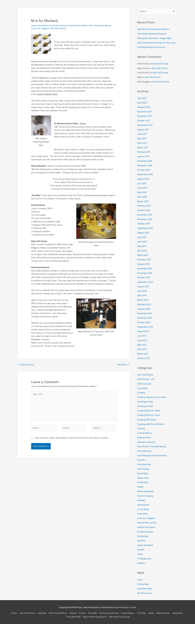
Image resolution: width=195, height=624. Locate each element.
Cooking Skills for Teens (148, 415)
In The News (143, 509)
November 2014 (144, 273)
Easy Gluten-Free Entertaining (151, 446)
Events (82, 613)
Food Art (141, 460)
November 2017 (144, 116)
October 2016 (143, 170)
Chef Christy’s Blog (58, 613)
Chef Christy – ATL (146, 379)
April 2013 (142, 349)
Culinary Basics (144, 433)
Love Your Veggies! (40, 28)
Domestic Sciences (59, 25)
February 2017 (144, 152)
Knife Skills (142, 514)
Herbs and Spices (102, 25)
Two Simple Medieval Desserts (151, 33)
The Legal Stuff (73, 616)
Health (140, 487)
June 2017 (142, 134)
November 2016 (144, 165)
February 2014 (144, 304)
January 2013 (143, 358)
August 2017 (143, 129)
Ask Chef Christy (160, 63)
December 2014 (144, 268)
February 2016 (144, 205)
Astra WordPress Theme (124, 607)
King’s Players (127, 613)
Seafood (141, 540)
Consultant (142, 388)
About (151, 613)
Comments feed (144, 588)
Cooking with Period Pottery (150, 424)
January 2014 (143, 309)
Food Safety (142, 473)
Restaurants (143, 536)
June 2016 (142, 188)
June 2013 (142, 340)
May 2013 (141, 345)
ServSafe (92, 613)
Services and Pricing (109, 613)
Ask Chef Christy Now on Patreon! (153, 29)
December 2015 (144, 214)
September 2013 (145, 327)
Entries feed (143, 584)
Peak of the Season (146, 527)
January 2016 (143, 210)
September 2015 (145, 228)
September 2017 (145, 125)
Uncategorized (144, 558)
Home (14, 613)
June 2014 (142, 291)
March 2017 (142, 147)
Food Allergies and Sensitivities (152, 455)
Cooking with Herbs (146, 419)
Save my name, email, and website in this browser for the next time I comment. (72, 438)
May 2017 (141, 138)
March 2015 (142, 255)
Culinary (141, 428)
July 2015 (141, 237)
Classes (73, 613)
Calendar (42, 613)
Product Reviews (145, 531)
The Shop (141, 613)
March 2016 (142, 201)
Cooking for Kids (145, 401)
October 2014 (143, 277)
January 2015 (143, 264)
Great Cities (142, 482)
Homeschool (143, 505)
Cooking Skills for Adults (148, 410)
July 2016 (141, 183)
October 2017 (143, 120)
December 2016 (144, 161)
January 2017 (143, 156)
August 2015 (143, 232)
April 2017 (142, 143)
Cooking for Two (145, 406)
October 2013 (143, 322)
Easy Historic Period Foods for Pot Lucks (156, 42)
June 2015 (142, 241)
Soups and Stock (145, 545)
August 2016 (143, 179)
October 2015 (143, 223)
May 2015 (141, 246)
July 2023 (142, 98)
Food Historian (144, 464)
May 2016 (141, 192)
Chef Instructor (144, 383)
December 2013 (144, 313)
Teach (140, 554)
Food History (75, 25)
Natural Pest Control (146, 522)
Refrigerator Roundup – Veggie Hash (154, 38)
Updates (141, 563)
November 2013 (144, 318)
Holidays (141, 500)
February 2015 (144, 259)
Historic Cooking (145, 496)
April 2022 (142, 102)
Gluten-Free (87, 25)
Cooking (141, 392)
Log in (140, 579)
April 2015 (142, 250)
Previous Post (26, 364)
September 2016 (145, 174)
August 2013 (143, 331)
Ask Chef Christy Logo (119, 616)
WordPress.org (144, 593)
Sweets (140, 549)
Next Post (123, 364)
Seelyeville (177, 613)
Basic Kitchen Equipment (94, 616)
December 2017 (144, 111)
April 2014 (142, 295)
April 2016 (142, 197)
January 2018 (143, 107)
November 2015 (144, 219)
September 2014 (145, 282)
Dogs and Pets (144, 437)
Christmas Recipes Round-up (151, 47)
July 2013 (141, 336)
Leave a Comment (39, 25)
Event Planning (144, 451)
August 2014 (143, 286)
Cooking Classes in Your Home (151, 397)
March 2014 (142, 300)
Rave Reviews (163, 613)
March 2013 (142, 353)
